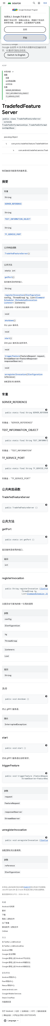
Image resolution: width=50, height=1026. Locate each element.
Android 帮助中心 (9, 977)
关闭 (25, 29)
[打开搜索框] (34, 3)
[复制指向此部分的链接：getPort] (13, 529)
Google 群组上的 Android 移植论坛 (16, 966)
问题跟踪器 (6, 1002)
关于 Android (7, 1011)
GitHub (5, 931)
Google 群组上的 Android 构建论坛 (16, 962)
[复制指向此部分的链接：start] (10, 737)
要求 (4, 910)
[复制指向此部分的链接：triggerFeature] (21, 765)
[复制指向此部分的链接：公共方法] (16, 521)
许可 (33, 1011)
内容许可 (27, 887)
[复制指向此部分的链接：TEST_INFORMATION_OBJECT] (40, 430)
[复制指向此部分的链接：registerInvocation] (26, 578)
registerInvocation (14, 295)
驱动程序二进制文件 (10, 927)
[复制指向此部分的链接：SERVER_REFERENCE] (29, 402)
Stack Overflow (8, 998)
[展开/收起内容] (12, 71)
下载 (4, 915)
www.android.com (9, 989)
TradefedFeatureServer (16, 253)
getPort (8, 277)
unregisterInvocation (15, 374)
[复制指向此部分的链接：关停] (9, 688)
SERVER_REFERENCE (13, 204)
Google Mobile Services (11, 993)
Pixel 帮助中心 (7, 981)
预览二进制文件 (8, 919)
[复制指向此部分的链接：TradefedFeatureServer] (32, 497)
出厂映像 (5, 923)
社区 (17, 1011)
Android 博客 (7, 950)
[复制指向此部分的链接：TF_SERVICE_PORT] (27, 458)
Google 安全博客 (9, 954)
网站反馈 (7, 1015)
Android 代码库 (8, 906)
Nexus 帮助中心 (8, 985)
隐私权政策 (41, 1011)
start (7, 338)
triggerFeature (12, 356)
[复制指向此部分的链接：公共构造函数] (23, 489)
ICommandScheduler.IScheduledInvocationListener (24, 300)
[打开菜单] (4, 3)
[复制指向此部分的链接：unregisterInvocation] (29, 830)
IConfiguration (32, 295)
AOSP (4, 65)
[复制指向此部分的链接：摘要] (10, 181)
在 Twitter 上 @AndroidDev (13, 946)
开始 (25, 37)
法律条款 (25, 1011)
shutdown (9, 320)
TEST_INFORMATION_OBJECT (18, 219)
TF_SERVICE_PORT (13, 234)
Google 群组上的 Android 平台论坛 (16, 958)
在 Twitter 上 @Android (11, 942)
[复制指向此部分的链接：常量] (10, 394)
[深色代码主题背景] (46, 409)
